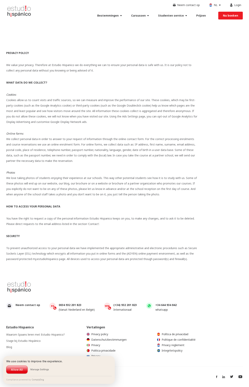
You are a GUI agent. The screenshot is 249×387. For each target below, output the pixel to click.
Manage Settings (39, 369)
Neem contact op (28, 305)
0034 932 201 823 (70, 305)
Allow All (17, 369)
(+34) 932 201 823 (125, 305)
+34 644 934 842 (166, 305)
